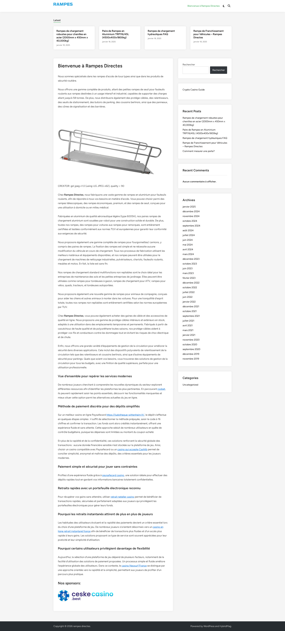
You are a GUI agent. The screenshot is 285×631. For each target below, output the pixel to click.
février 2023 (189, 278)
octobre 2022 (190, 287)
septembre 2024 (191, 225)
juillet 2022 (189, 292)
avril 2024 (188, 249)
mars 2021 (188, 330)
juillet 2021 (188, 320)
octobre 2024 (190, 220)
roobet (161, 388)
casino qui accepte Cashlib (132, 449)
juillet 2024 (189, 235)
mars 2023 (188, 273)
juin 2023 (188, 268)
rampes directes (81, 626)
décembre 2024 (191, 211)
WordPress (209, 626)
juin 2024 (188, 239)
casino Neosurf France (134, 565)
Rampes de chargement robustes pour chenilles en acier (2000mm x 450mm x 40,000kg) (204, 121)
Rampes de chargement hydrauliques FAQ (205, 138)
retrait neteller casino (122, 496)
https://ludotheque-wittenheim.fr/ (125, 414)
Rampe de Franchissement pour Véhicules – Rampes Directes (208, 34)
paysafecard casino (113, 475)
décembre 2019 (191, 354)
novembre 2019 (191, 358)
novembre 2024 (191, 216)
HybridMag (225, 626)
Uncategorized (190, 384)
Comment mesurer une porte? (199, 151)
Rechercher (189, 64)
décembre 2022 (191, 282)
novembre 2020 (191, 339)
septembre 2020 (191, 349)
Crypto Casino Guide (194, 89)
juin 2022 (188, 297)
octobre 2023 (190, 263)
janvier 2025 (189, 206)
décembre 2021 (191, 306)
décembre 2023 (191, 259)
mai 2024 (188, 244)
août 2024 (188, 230)
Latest (57, 20)
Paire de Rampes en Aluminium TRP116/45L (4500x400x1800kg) (115, 34)
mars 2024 (188, 254)
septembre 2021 (191, 316)
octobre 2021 (190, 311)
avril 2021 (188, 325)
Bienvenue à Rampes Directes (203, 5)
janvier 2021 (189, 335)
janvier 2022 (189, 301)
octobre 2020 (190, 344)
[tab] (57, 20)
